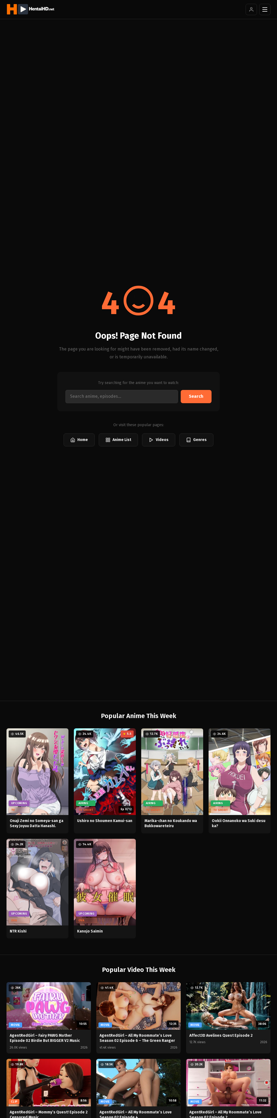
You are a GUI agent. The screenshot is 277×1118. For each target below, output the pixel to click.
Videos (162, 439)
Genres (200, 439)
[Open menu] (265, 9)
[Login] (251, 9)
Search (196, 396)
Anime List (122, 439)
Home (82, 439)
